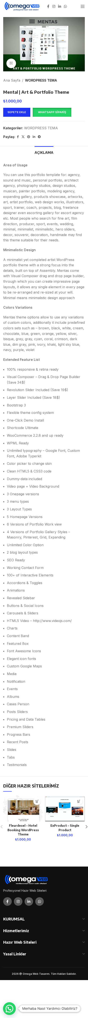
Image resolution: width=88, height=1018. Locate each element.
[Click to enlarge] (11, 63)
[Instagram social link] (54, 6)
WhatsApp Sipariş (52, 112)
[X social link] (23, 137)
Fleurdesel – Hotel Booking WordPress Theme (23, 830)
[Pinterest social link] (28, 137)
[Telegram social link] (39, 137)
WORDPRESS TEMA (41, 80)
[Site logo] (22, 6)
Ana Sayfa (11, 80)
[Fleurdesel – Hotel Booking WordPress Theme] (23, 808)
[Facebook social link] (48, 6)
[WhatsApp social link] (65, 6)
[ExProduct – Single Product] (65, 808)
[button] (51, 112)
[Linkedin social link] (59, 6)
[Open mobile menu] (82, 6)
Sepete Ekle (16, 112)
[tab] (44, 152)
